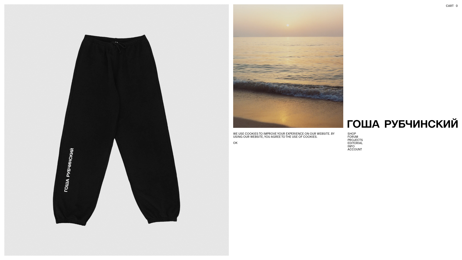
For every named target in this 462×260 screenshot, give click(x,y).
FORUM (353, 136)
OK (235, 142)
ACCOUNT (355, 149)
